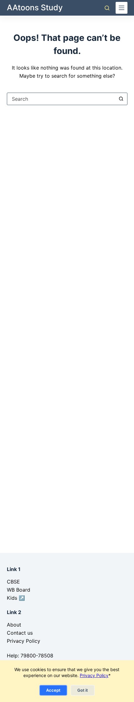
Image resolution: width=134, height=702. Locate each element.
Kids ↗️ (16, 598)
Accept (53, 690)
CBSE (13, 582)
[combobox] (61, 99)
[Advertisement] (67, 188)
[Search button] (121, 99)
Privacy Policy (94, 675)
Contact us (20, 633)
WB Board (18, 590)
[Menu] (121, 8)
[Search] (107, 8)
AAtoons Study (35, 7)
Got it (82, 690)
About (14, 625)
